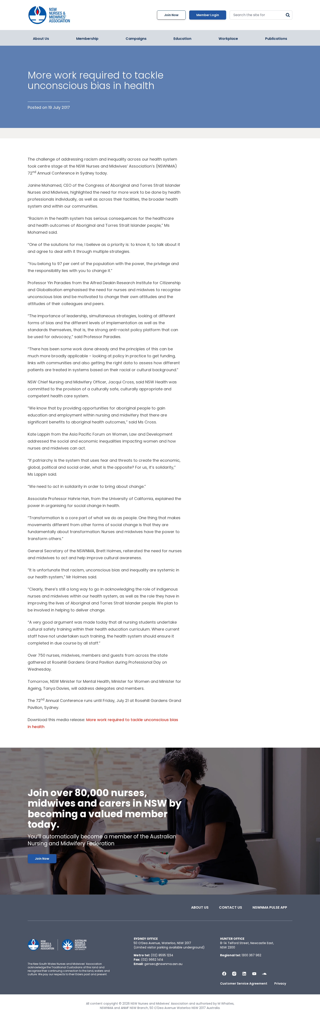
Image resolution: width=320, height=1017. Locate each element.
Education (182, 38)
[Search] (287, 15)
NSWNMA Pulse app (270, 907)
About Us (41, 38)
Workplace (228, 38)
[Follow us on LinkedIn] (244, 974)
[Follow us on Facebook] (224, 974)
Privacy (280, 983)
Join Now (171, 15)
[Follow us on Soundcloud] (264, 974)
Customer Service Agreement (243, 983)
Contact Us (230, 907)
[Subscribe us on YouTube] (254, 974)
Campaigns (136, 38)
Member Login (207, 15)
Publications (276, 38)
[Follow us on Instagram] (234, 974)
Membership (87, 38)
